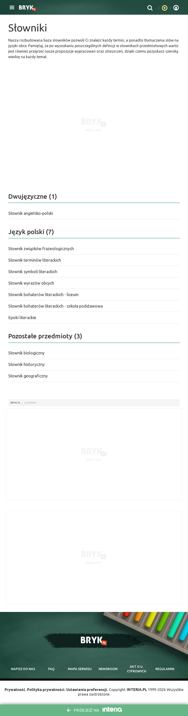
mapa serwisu (80, 669)
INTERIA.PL (137, 690)
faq (51, 669)
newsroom (108, 669)
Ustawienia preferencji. (87, 690)
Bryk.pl (15, 402)
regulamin (164, 669)
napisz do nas (23, 669)
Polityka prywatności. (46, 690)
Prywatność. (15, 690)
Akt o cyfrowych (136, 669)
